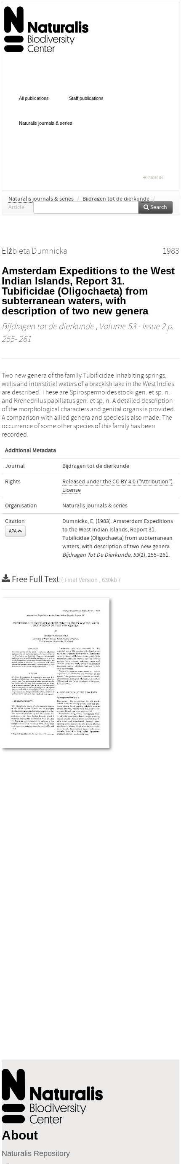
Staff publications (86, 98)
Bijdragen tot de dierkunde (116, 199)
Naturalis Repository (36, 1153)
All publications (34, 98)
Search (158, 207)
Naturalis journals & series (45, 123)
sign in (155, 177)
